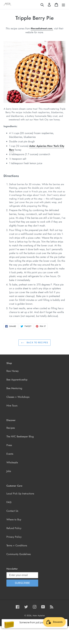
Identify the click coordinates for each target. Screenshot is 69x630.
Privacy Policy (14, 537)
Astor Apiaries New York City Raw (36, 148)
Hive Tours (11, 405)
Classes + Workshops (17, 397)
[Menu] (63, 4)
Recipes (10, 428)
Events (9, 454)
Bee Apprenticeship (16, 379)
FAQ (8, 502)
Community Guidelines (18, 554)
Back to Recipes (37, 342)
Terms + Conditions (16, 545)
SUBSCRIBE (22, 583)
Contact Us (12, 511)
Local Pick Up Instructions (20, 493)
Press (9, 445)
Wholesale (12, 462)
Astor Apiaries (39, 615)
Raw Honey (12, 371)
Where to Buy (13, 519)
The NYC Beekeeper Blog (20, 436)
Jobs (8, 471)
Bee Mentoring (14, 388)
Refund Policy (13, 528)
